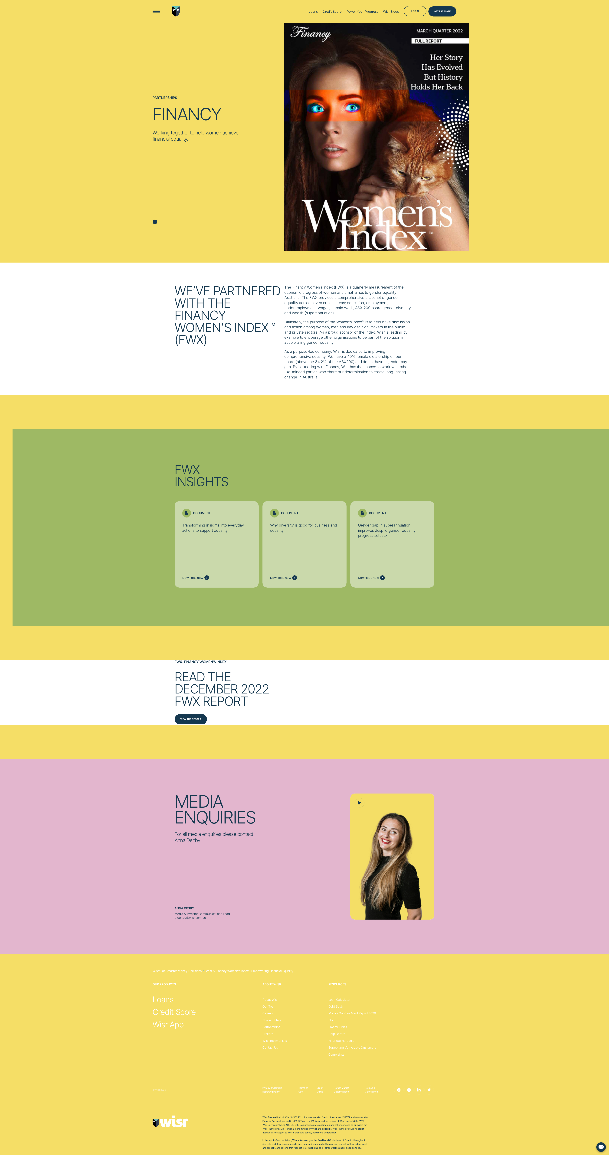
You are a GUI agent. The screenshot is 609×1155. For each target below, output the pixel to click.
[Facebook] (398, 1090)
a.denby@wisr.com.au (190, 918)
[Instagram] (409, 1090)
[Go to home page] (176, 11)
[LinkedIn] (359, 802)
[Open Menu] (156, 11)
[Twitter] (429, 1090)
